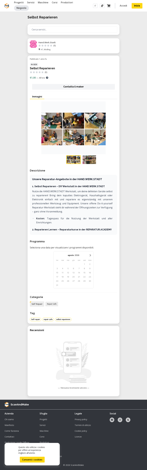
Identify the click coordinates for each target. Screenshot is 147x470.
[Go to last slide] (46, 127)
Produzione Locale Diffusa (17, 442)
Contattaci (9, 436)
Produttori (44, 442)
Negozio (21, 8)
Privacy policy (81, 419)
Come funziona (12, 431)
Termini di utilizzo (83, 425)
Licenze (78, 436)
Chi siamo (9, 419)
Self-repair (35, 319)
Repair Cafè (51, 304)
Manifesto (9, 425)
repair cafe (48, 319)
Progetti (43, 419)
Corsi (42, 436)
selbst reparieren (63, 319)
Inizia (137, 5)
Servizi (43, 425)
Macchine (44, 431)
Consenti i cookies (32, 459)
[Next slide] (101, 127)
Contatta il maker (73, 86)
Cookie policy (81, 431)
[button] (73, 159)
